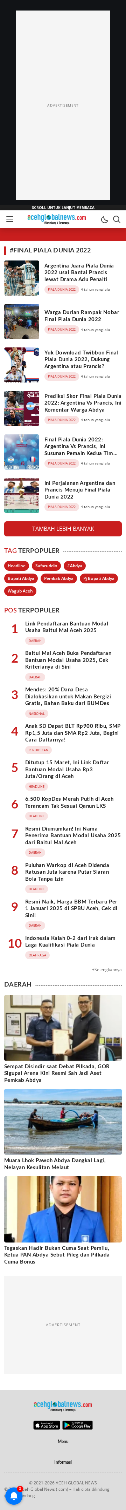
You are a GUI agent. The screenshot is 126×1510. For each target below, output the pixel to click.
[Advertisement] (63, 105)
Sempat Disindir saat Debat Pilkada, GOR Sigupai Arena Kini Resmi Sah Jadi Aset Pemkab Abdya (57, 1073)
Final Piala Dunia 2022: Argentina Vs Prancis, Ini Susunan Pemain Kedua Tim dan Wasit (78, 450)
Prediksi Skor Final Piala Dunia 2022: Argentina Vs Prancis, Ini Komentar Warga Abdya (83, 403)
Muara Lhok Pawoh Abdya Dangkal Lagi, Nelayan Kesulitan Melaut (55, 1164)
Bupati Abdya (21, 578)
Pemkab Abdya (59, 578)
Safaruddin (46, 566)
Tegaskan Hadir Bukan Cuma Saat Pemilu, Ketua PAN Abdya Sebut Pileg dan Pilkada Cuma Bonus (57, 1255)
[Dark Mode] (104, 219)
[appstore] (46, 1428)
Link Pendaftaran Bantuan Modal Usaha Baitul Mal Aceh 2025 (66, 627)
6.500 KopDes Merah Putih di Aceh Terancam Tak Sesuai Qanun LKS (69, 803)
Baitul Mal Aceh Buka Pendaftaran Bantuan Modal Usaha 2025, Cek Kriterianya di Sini (68, 660)
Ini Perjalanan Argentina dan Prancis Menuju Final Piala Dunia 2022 (79, 490)
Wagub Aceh (20, 591)
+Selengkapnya (107, 970)
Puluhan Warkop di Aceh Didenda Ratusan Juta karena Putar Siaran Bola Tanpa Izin (67, 872)
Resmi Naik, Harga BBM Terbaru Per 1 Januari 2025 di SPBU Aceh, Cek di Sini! (71, 908)
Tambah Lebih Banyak (63, 529)
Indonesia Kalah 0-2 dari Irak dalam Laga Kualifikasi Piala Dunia (70, 942)
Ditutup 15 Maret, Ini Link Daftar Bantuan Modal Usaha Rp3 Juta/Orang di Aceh (67, 769)
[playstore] (77, 1428)
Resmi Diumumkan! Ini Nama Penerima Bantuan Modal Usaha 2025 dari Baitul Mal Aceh (73, 835)
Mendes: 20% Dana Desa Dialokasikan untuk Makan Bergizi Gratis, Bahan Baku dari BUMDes (68, 696)
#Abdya (74, 566)
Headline (17, 566)
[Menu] (9, 219)
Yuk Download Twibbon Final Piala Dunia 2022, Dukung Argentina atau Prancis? (81, 359)
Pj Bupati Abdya (98, 578)
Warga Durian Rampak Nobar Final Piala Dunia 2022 (81, 316)
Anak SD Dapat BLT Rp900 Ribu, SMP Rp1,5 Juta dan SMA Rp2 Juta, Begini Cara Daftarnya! (73, 733)
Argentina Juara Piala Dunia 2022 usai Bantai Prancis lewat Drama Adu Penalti (79, 272)
